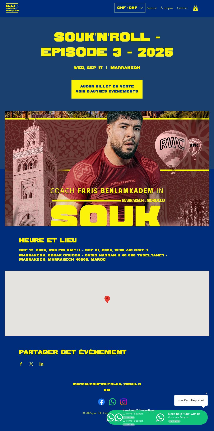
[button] (129, 8)
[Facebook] (101, 401)
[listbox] (129, 8)
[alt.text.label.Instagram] (123, 401)
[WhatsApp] (112, 401)
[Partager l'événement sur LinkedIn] (41, 364)
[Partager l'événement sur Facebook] (21, 364)
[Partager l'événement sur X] (31, 364)
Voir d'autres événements (107, 91)
